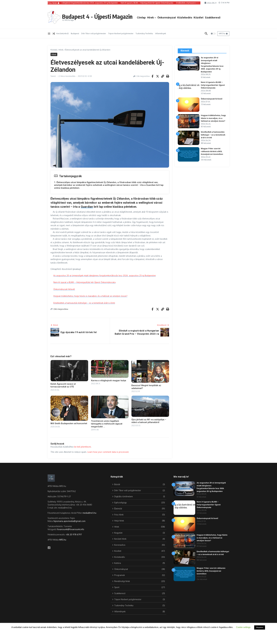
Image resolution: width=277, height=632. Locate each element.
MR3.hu (62, 539)
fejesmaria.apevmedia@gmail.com (69, 521)
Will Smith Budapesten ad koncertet (68, 423)
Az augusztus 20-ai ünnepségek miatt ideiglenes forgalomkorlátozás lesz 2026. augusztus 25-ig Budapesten (104, 275)
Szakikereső (212, 17)
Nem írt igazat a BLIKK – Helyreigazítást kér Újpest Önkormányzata (84, 282)
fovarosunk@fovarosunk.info (70, 529)
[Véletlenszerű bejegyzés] (54, 33)
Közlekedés (184, 17)
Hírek (150, 17)
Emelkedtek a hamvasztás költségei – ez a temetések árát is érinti (84, 303)
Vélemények (160, 33)
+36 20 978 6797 (74, 534)
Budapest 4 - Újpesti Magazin (97, 16)
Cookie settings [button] (243, 627)
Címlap (141, 17)
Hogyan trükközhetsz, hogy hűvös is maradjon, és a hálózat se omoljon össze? (90, 296)
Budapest (75, 33)
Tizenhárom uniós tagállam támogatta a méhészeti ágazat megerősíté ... (106, 424)
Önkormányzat (166, 17)
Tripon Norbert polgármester (120, 33)
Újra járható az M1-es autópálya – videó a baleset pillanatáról (148, 421)
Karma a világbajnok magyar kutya (108, 380)
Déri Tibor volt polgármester (93, 33)
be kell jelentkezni (82, 446)
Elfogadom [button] (259, 627)
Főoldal (53, 50)
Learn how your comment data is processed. (108, 452)
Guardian (87, 206)
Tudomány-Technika (144, 33)
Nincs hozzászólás (68, 76)
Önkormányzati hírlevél (64, 289)
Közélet (198, 17)
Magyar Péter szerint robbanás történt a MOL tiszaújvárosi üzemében (212, 151)
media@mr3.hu (89, 513)
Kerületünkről (62, 33)
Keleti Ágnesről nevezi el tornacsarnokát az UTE (63, 385)
